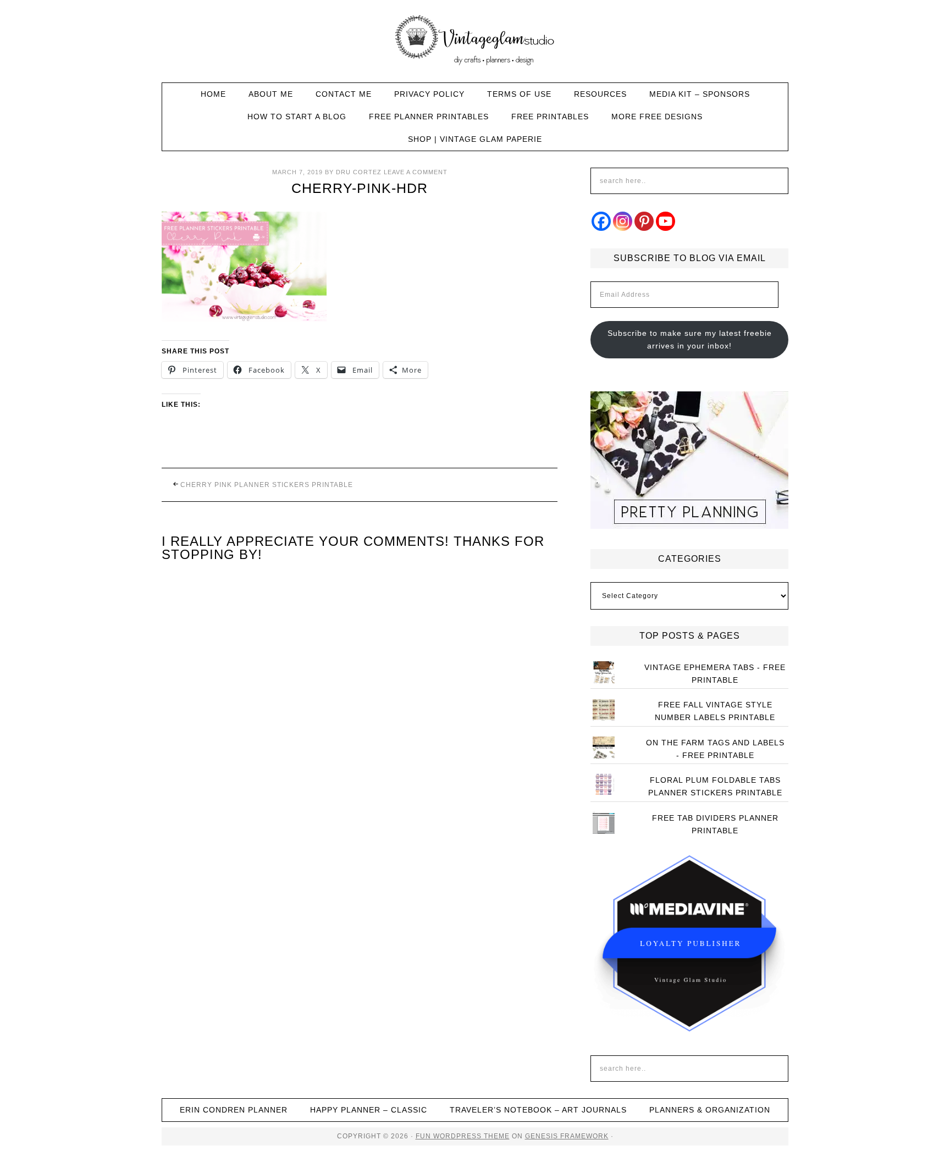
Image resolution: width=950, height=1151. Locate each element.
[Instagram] (622, 221)
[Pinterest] (644, 221)
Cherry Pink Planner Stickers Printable (266, 485)
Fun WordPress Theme (463, 1136)
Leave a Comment (416, 172)
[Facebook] (601, 221)
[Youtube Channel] (665, 221)
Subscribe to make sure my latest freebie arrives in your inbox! (689, 339)
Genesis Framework (567, 1136)
